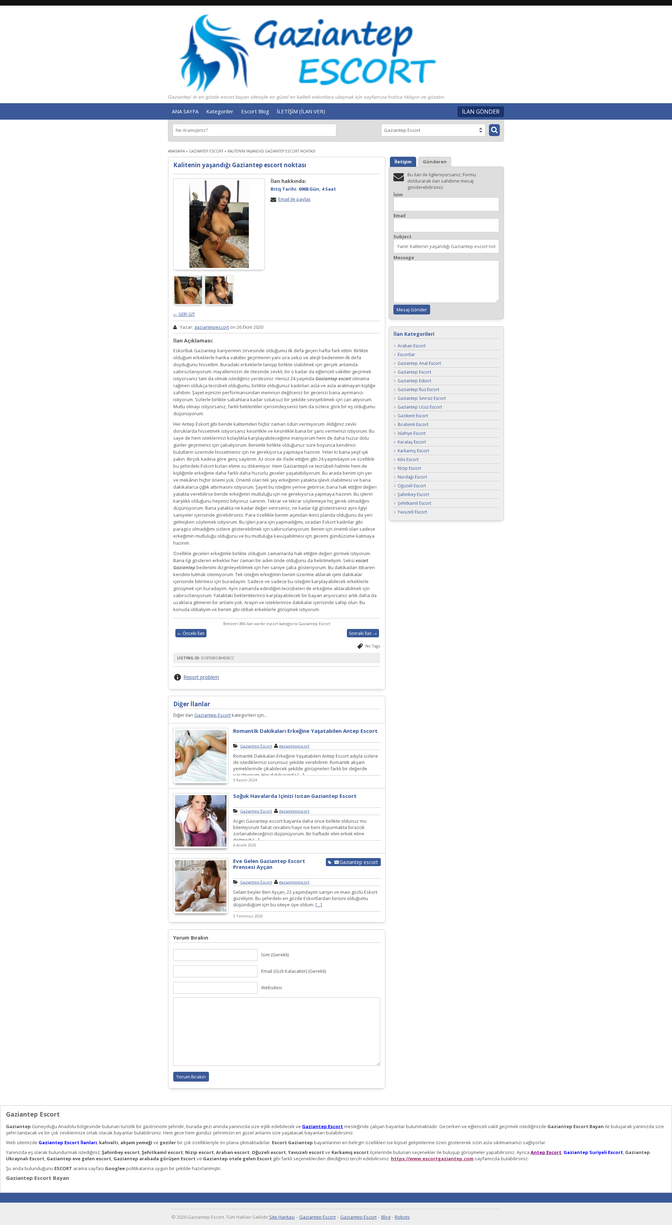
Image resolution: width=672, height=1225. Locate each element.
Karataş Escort (412, 442)
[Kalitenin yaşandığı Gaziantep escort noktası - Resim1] (188, 303)
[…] (301, 775)
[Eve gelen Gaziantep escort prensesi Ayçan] (201, 912)
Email (399, 215)
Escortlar (406, 355)
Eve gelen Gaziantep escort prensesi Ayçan (269, 863)
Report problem (201, 677)
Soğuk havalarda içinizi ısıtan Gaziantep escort (295, 795)
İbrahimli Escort (413, 425)
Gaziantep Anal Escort (419, 364)
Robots (402, 1217)
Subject (402, 236)
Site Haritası (282, 1217)
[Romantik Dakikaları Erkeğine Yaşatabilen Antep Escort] (201, 782)
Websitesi (271, 987)
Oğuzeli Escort (412, 486)
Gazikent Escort (413, 416)
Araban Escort (412, 346)
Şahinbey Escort (413, 495)
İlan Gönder (480, 111)
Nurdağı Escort (412, 477)
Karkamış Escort (413, 451)
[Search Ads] (494, 130)
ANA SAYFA (185, 111)
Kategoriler (219, 111)
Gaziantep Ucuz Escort (420, 407)
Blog (385, 1217)
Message (403, 257)
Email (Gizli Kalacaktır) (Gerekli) (293, 971)
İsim (398, 194)
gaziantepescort (211, 327)
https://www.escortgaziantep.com (432, 1158)
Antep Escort (546, 1152)
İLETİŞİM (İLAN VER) (301, 111)
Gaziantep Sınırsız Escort (422, 399)
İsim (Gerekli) (275, 954)
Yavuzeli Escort (412, 512)
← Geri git (184, 314)
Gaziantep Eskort (414, 381)
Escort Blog (255, 111)
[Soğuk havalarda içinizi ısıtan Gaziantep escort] (201, 847)
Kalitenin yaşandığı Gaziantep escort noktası (239, 165)
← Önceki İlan (190, 633)
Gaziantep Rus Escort (418, 390)
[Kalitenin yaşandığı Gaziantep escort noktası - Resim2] (219, 303)
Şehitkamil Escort (414, 504)
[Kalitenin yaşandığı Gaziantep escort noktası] (219, 224)
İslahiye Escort (412, 434)
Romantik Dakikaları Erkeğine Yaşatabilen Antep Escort (305, 730)
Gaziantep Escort (206, 151)
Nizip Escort (409, 469)
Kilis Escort (408, 460)
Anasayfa (176, 151)
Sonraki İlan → (363, 633)
